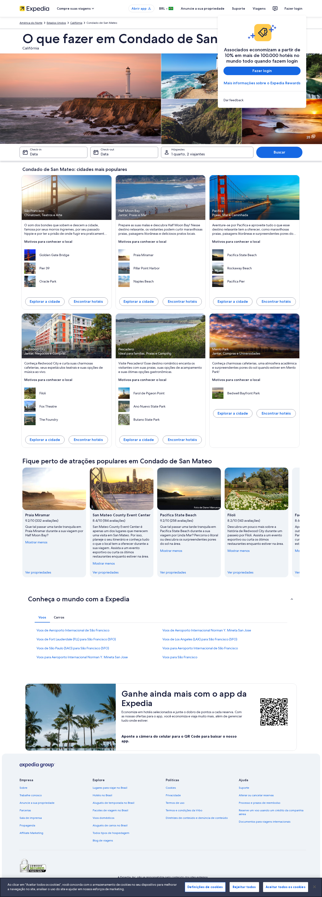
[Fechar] (314, 886)
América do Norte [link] (31, 23)
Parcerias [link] (25, 810)
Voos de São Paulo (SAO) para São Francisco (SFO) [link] (73, 648)
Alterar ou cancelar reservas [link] (256, 795)
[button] (161, 599)
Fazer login (293, 8)
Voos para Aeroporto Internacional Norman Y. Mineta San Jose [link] (82, 657)
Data (34, 154)
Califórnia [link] (76, 23)
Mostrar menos (36, 542)
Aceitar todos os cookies (285, 887)
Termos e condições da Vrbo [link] (184, 810)
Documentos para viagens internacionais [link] (264, 822)
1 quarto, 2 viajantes (188, 154)
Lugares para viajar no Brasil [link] (110, 788)
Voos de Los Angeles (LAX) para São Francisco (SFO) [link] (199, 639)
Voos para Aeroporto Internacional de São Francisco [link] (200, 648)
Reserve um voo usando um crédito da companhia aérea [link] (271, 812)
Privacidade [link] (173, 795)
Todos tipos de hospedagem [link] (111, 833)
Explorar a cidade (45, 301)
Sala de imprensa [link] (31, 818)
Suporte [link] (244, 788)
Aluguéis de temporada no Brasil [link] (113, 803)
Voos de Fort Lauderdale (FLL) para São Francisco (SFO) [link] (76, 639)
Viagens (259, 8)
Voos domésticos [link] (103, 818)
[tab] (42, 617)
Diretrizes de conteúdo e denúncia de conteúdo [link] (197, 818)
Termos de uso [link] (175, 803)
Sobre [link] (23, 788)
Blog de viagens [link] (103, 840)
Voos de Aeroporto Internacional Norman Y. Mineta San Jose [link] (206, 630)
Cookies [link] (171, 788)
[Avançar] (299, 522)
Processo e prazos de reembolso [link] (259, 803)
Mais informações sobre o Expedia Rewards (262, 83)
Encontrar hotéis (88, 301)
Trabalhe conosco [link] (31, 795)
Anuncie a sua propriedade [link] (37, 803)
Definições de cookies (205, 887)
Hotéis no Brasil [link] (102, 795)
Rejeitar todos (244, 887)
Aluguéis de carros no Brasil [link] (110, 825)
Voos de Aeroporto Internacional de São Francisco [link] (73, 630)
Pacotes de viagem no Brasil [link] (110, 810)
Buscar (279, 152)
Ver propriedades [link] (38, 572)
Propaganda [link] (27, 825)
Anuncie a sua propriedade (202, 8)
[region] (161, 887)
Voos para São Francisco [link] (179, 657)
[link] (262, 100)
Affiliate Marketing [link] (31, 833)
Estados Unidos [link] (56, 23)
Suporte (238, 8)
